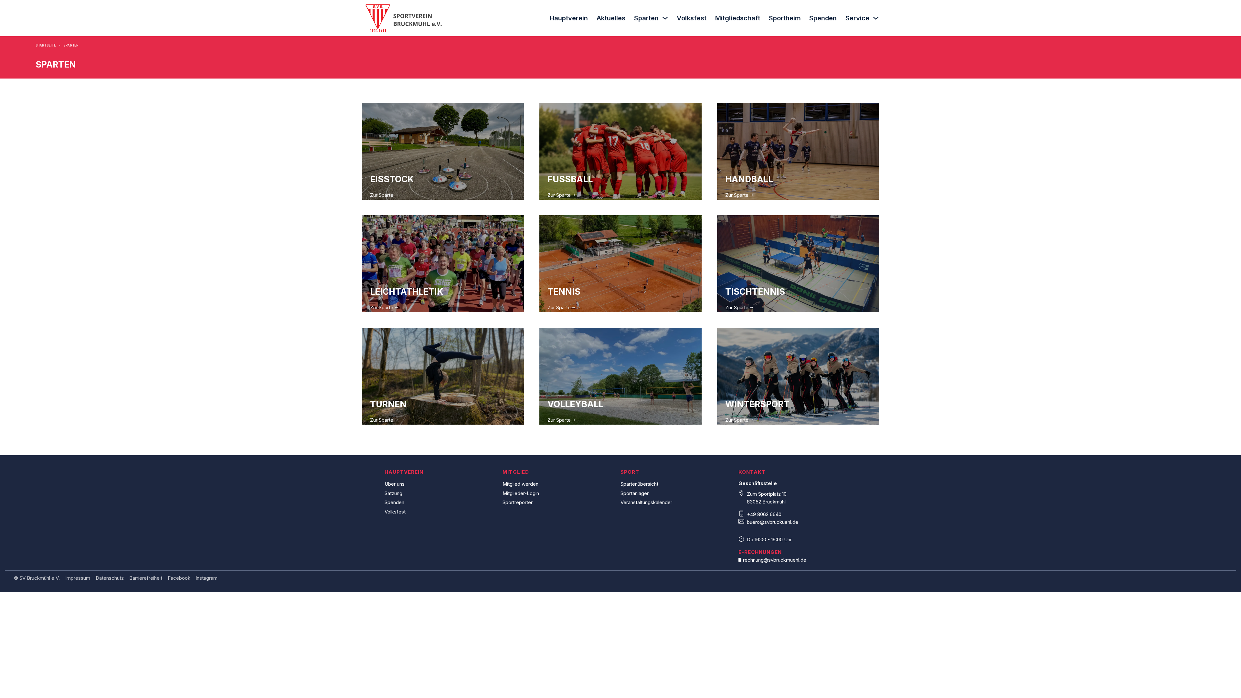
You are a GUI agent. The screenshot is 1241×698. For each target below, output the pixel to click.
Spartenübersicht (639, 484)
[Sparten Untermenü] (665, 18)
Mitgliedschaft (737, 18)
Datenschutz (110, 578)
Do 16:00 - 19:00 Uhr (769, 539)
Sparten (646, 18)
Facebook (179, 578)
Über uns (395, 484)
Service (857, 18)
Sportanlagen (635, 493)
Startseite (46, 45)
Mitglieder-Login (521, 493)
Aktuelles (611, 18)
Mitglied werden (520, 484)
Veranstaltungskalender (646, 502)
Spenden (823, 18)
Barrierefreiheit (145, 578)
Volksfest (691, 18)
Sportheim (785, 18)
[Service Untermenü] (876, 18)
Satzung (393, 493)
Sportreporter (518, 502)
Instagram (206, 578)
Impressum (77, 578)
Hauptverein (569, 18)
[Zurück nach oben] (1225, 683)
